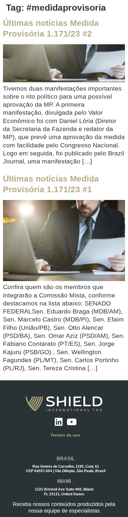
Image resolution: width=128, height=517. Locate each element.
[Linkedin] (58, 422)
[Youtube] (71, 422)
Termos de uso (65, 435)
